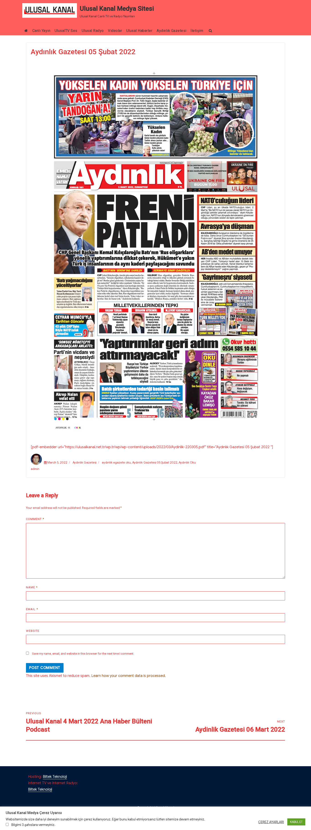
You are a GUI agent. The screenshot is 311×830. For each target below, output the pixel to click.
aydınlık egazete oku (116, 462)
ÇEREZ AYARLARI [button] (271, 822)
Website (32, 631)
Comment (35, 519)
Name (32, 587)
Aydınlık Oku (187, 462)
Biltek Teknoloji (55, 776)
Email (32, 609)
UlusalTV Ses (66, 30)
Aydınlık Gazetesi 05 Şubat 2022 (154, 462)
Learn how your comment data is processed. (128, 676)
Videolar (115, 30)
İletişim (197, 30)
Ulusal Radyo (93, 30)
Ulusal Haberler (139, 30)
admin (35, 469)
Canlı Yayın (41, 30)
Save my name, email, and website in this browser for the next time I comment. (83, 653)
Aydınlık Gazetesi (171, 30)
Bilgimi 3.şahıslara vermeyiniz (32, 825)
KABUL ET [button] (296, 822)
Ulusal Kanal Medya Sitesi (117, 8)
